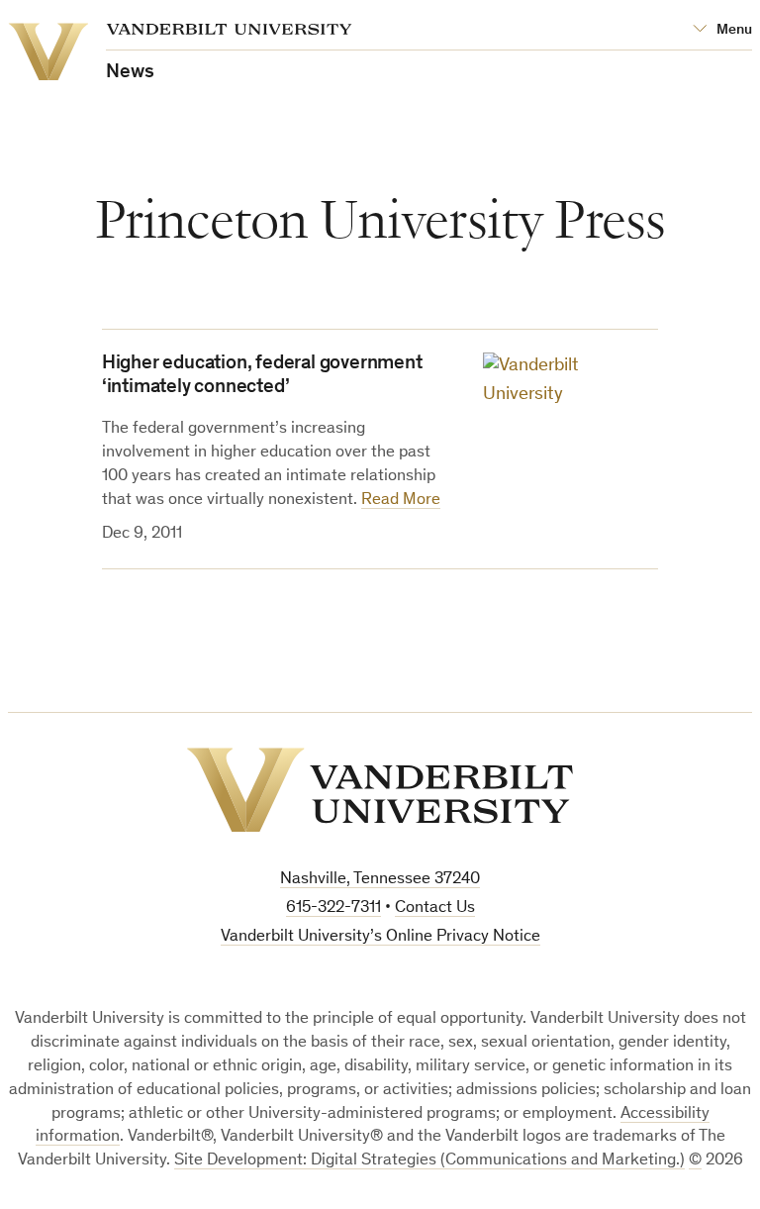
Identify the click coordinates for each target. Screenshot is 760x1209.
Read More (400, 500)
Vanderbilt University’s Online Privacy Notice (380, 937)
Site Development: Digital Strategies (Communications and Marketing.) (429, 1161)
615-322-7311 (333, 908)
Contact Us (435, 908)
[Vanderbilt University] (380, 790)
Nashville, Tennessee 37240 (380, 879)
